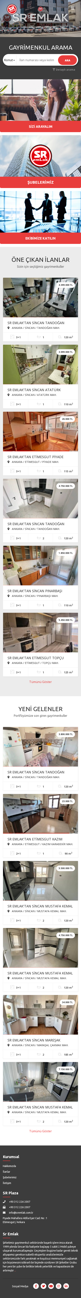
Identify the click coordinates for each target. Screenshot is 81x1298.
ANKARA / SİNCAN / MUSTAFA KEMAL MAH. (38, 911)
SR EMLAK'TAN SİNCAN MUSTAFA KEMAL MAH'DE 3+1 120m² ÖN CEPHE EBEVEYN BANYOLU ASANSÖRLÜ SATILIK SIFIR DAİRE (40, 906)
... (15, 1270)
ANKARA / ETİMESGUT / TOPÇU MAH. (35, 662)
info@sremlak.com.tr (20, 1212)
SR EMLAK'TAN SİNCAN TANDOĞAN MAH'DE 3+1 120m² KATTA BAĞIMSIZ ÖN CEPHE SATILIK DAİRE (40, 772)
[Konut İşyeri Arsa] (9, 60)
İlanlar (6, 1171)
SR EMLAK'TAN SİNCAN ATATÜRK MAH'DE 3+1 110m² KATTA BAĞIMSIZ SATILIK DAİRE (37, 390)
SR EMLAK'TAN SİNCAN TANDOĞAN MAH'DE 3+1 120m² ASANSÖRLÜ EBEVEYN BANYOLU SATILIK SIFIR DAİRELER (36, 524)
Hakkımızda (9, 1166)
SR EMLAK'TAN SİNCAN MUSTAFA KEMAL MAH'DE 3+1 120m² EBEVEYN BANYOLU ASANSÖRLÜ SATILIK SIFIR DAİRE (40, 973)
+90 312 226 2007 (19, 1201)
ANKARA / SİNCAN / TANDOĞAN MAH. (35, 327)
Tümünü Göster (40, 682)
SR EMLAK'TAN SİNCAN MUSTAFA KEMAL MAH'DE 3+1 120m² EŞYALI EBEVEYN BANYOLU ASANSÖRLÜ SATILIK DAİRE (40, 1107)
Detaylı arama (65, 69)
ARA (67, 60)
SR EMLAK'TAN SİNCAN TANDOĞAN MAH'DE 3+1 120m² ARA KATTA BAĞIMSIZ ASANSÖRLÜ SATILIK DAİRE (40, 323)
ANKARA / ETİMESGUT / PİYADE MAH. (35, 461)
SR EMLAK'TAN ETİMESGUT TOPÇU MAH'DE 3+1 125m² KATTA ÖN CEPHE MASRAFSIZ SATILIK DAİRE (37, 658)
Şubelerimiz (10, 1177)
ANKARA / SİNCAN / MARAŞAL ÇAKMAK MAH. (39, 1045)
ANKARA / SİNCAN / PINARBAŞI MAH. (34, 595)
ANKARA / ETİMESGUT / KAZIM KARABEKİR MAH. (42, 844)
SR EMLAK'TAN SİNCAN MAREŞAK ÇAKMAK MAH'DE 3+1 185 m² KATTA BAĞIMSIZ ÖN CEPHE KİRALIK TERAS (36, 1040)
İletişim (7, 1183)
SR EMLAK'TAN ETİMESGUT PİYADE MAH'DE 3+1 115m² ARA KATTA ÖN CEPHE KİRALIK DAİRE (35, 457)
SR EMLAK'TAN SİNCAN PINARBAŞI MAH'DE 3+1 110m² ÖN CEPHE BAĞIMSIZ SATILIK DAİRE (40, 591)
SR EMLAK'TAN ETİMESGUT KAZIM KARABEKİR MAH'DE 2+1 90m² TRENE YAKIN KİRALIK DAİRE (37, 839)
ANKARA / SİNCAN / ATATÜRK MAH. (34, 394)
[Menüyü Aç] (72, 9)
